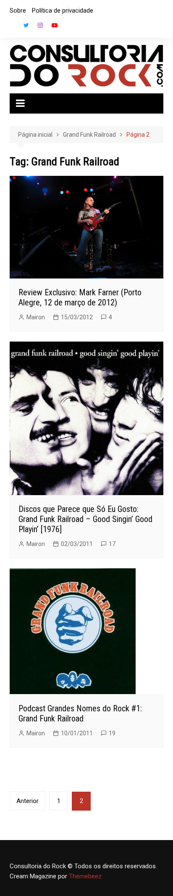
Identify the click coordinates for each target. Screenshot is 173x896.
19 (112, 733)
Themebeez (85, 876)
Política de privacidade (62, 10)
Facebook (11, 27)
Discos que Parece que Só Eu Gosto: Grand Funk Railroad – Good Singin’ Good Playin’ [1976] (85, 519)
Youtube (54, 25)
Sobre (18, 10)
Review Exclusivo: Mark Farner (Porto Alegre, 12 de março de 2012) (80, 297)
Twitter (26, 25)
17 (112, 544)
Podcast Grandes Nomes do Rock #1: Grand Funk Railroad (80, 713)
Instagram (40, 25)
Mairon (35, 317)
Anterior (27, 801)
